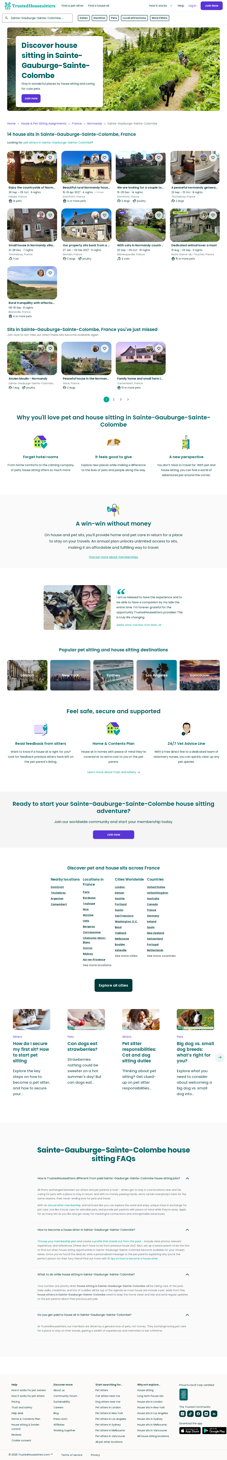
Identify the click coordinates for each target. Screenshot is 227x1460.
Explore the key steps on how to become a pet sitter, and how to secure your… (31, 1082)
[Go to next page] (128, 399)
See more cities (126, 956)
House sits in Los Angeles (152, 1413)
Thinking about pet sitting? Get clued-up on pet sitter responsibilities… (139, 1079)
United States (156, 887)
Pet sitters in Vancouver (110, 1436)
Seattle (120, 898)
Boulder (120, 944)
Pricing (15, 1401)
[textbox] (37, 18)
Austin (119, 910)
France (77, 123)
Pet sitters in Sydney (108, 1424)
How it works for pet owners (28, 1390)
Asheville (121, 950)
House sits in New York (151, 1407)
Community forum (65, 1396)
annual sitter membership (64, 1205)
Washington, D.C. (126, 921)
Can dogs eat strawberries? (82, 1046)
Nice (86, 909)
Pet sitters (101, 1390)
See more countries (161, 956)
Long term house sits (150, 1396)
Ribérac (88, 954)
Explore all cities (113, 985)
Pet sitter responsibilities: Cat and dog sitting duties (139, 1052)
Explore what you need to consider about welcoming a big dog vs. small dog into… (194, 1082)
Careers (58, 1407)
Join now (31, 98)
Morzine (88, 915)
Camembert (59, 904)
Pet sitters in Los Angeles (110, 1419)
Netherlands (155, 950)
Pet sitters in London (108, 1407)
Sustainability (61, 1401)
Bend (118, 927)
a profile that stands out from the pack (116, 1241)
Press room (60, 1419)
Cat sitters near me (107, 1396)
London (120, 887)
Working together (64, 1430)
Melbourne (122, 939)
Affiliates (58, 1424)
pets (70, 1037)
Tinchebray (58, 893)
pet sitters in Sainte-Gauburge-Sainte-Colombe (57, 142)
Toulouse (89, 903)
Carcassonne (92, 932)
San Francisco (124, 916)
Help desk (17, 1413)
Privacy (95, 1455)
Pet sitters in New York (109, 1413)
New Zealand (155, 933)
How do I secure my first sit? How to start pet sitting (31, 1052)
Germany (153, 916)
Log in (192, 6)
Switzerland (155, 939)
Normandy (94, 123)
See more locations (97, 965)
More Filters (159, 18)
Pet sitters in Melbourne (110, 1430)
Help (181, 6)
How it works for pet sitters (28, 1396)
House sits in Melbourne (152, 1424)
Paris (86, 892)
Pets (114, 18)
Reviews (16, 1435)
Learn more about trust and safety (111, 772)
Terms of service (71, 1455)
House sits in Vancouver (152, 1430)
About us (59, 1390)
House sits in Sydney (150, 1419)
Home (11, 123)
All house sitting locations (153, 1436)
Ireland (151, 921)
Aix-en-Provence (94, 959)
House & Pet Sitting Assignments (43, 123)
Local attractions (134, 18)
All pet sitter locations (109, 1442)
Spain (151, 927)
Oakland (120, 933)
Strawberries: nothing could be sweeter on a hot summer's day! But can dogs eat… (84, 1071)
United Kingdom (157, 893)
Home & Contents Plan (25, 1419)
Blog (56, 1413)
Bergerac (89, 926)
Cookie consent (21, 1440)
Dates (84, 18)
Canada (152, 904)
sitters (17, 1037)
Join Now (211, 6)
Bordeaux (89, 898)
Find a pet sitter (73, 6)
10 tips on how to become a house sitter (132, 1258)
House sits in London (150, 1401)
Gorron (87, 948)
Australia (153, 898)
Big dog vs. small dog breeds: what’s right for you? (195, 1052)
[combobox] (37, 18)
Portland (121, 904)
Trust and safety (21, 1407)
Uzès (86, 921)
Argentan (57, 898)
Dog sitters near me (107, 1401)
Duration (99, 18)
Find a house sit (98, 6)
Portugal (153, 944)
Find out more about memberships (113, 557)
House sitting (145, 1390)
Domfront (57, 887)
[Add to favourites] (50, 158)
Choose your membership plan (57, 1241)
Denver (119, 893)
